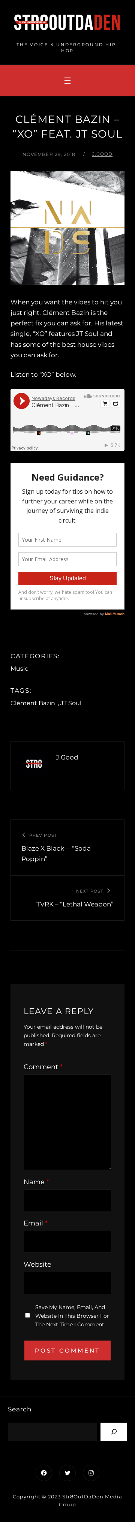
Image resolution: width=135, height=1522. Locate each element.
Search (20, 1409)
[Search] (113, 1432)
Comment (43, 1067)
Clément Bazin (32, 703)
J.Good (102, 154)
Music (19, 668)
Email (36, 1223)
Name (36, 1182)
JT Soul (70, 703)
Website (37, 1264)
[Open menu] (67, 80)
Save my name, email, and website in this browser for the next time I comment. (72, 1316)
